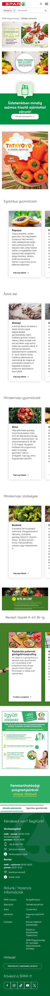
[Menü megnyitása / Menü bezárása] (46, 4)
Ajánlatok (8, 914)
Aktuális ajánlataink (23, 116)
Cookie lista (31, 909)
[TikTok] (20, 985)
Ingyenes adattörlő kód (35, 915)
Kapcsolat (8, 904)
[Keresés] (45, 10)
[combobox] (10, 10)
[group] (12, 808)
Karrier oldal (14, 877)
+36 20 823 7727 (15, 844)
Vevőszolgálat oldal (17, 854)
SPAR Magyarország (10, 18)
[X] (34, 985)
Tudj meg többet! (19, 273)
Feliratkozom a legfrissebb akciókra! (23, 966)
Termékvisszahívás (34, 904)
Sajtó (6, 909)
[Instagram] (14, 985)
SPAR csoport (10, 899)
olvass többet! (25, 794)
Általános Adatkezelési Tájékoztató (32, 932)
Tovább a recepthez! (21, 697)
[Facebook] (7, 985)
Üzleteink (8, 922)
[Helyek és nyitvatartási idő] (40, 4)
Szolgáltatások (33, 899)
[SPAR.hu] (14, 4)
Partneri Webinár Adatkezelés (33, 923)
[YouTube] (27, 985)
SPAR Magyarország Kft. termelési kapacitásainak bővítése (35, 944)
